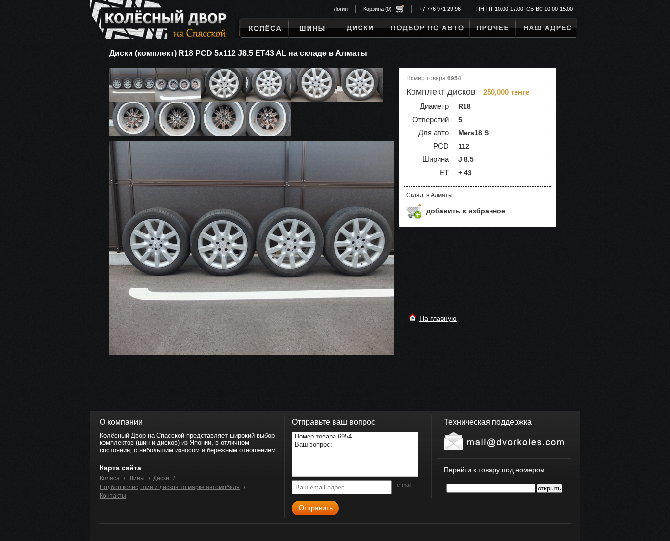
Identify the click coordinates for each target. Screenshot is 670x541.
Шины (136, 478)
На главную (438, 318)
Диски (161, 478)
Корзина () (377, 9)
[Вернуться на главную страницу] (153, 21)
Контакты (113, 495)
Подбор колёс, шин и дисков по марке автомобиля (170, 487)
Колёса (110, 478)
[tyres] (427, 28)
